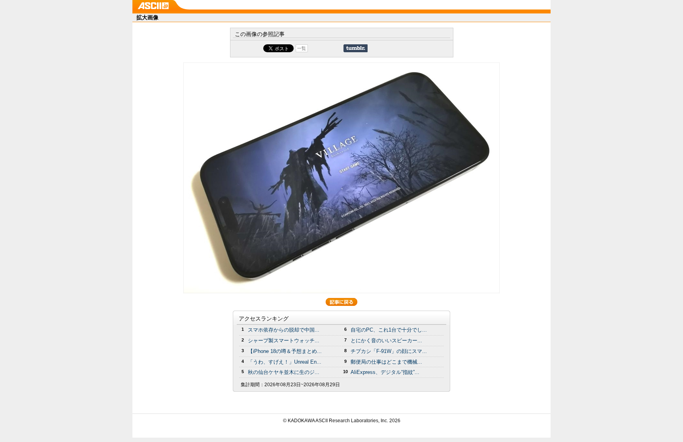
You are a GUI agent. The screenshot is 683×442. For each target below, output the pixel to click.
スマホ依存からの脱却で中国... (283, 330)
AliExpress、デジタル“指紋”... (385, 372)
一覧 (301, 48)
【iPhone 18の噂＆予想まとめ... (285, 351)
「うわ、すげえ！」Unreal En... (284, 362)
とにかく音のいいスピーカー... (386, 340)
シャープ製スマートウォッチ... (283, 340)
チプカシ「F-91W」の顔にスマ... (389, 351)
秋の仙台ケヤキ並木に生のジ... (283, 372)
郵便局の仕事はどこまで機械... (386, 362)
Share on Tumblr (355, 48)
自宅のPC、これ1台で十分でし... (389, 330)
